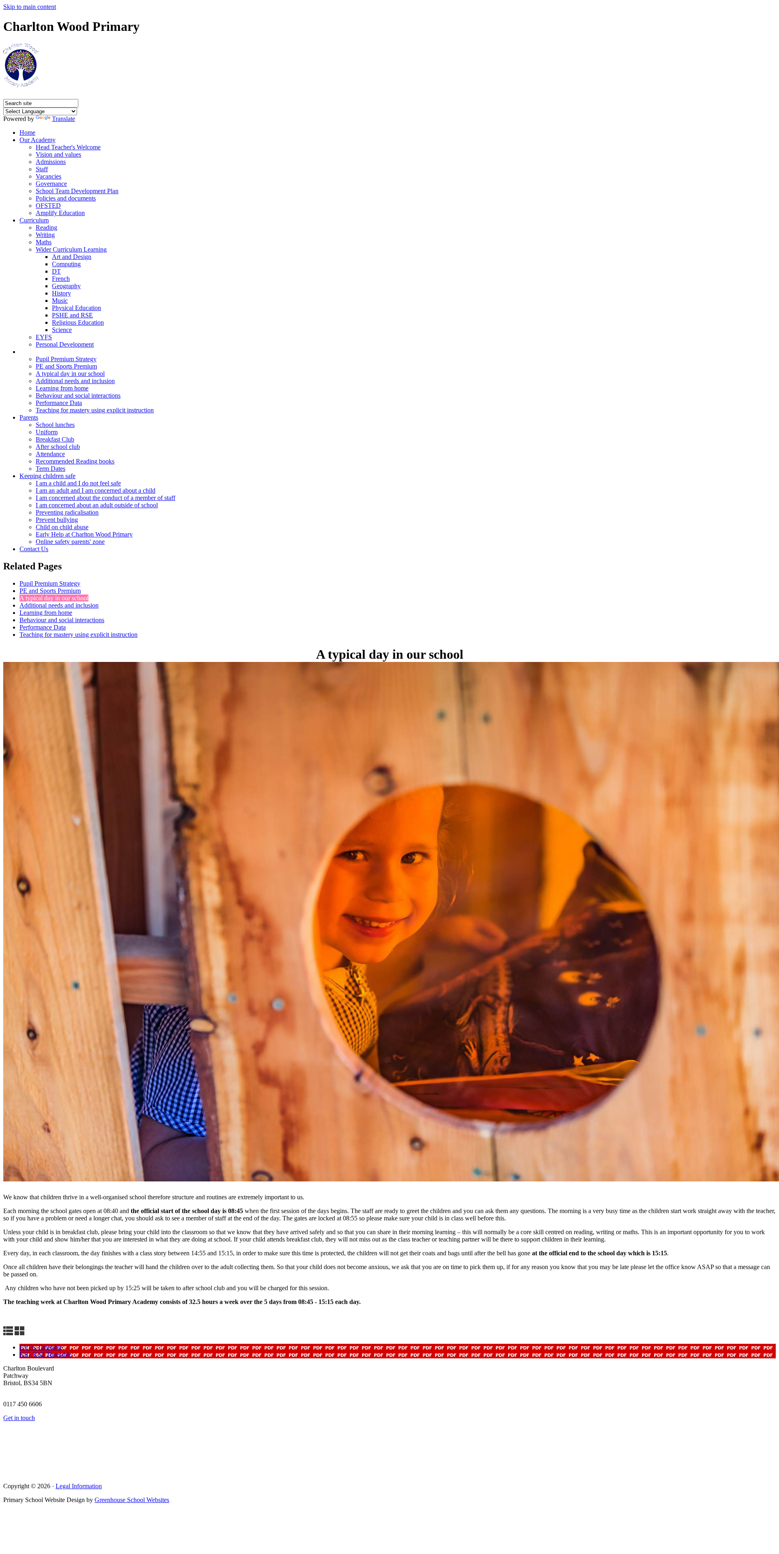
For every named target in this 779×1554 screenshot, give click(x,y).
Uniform (47, 432)
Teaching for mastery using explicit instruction (95, 410)
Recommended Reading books (75, 461)
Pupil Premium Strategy (66, 359)
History (61, 293)
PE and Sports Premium (66, 366)
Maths (44, 242)
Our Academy (37, 139)
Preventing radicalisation (67, 512)
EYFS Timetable (40, 1347)
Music (60, 300)
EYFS (44, 337)
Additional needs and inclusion (75, 380)
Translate (63, 118)
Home (27, 132)
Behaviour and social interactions (78, 395)
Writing (45, 234)
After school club (58, 446)
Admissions (51, 161)
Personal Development (65, 344)
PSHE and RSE (72, 315)
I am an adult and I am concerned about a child (95, 490)
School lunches (55, 424)
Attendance (50, 453)
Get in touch (19, 1417)
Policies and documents (66, 198)
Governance (51, 183)
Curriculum (34, 220)
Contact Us (33, 548)
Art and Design (71, 256)
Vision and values (58, 154)
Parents (28, 417)
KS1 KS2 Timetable (45, 1354)
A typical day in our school (70, 373)
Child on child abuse (62, 527)
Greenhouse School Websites (132, 1499)
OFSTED (48, 205)
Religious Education (78, 322)
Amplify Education (60, 212)
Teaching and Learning (51, 351)
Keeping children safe (47, 475)
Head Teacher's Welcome (68, 147)
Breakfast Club (55, 439)
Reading (46, 227)
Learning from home (62, 388)
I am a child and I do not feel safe (78, 483)
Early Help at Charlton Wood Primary (84, 534)
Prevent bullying (57, 519)
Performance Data (59, 402)
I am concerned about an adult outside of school (97, 505)
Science (62, 329)
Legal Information (79, 1486)
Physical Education (76, 307)
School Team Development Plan (77, 191)
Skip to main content (29, 6)
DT (56, 271)
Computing (66, 264)
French (61, 278)
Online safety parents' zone (70, 541)
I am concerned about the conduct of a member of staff (105, 497)
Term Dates (50, 468)
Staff (42, 169)
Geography (66, 285)
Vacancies (48, 176)
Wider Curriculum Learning (71, 249)
